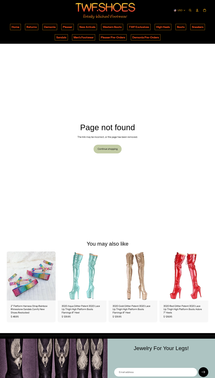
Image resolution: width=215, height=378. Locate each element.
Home (15, 27)
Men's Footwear (84, 37)
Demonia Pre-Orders (145, 37)
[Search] (190, 10)
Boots (181, 27)
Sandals (61, 37)
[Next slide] (51, 276)
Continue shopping (108, 148)
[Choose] (50, 295)
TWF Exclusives (139, 27)
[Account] (197, 10)
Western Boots (112, 27)
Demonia (50, 27)
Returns (32, 27)
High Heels (163, 27)
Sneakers (197, 27)
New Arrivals (87, 27)
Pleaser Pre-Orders (113, 37)
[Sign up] (203, 372)
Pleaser (67, 27)
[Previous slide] (12, 276)
